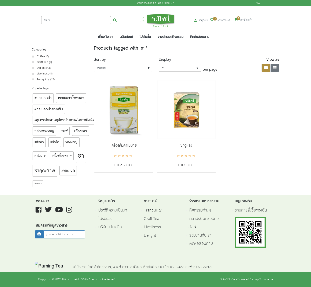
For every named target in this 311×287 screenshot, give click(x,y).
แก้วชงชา (80, 131)
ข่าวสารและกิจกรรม (170, 36)
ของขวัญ (71, 142)
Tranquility (152, 210)
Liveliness (152, 227)
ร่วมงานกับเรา (200, 235)
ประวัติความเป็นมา (112, 210)
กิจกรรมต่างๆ (200, 210)
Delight (150, 235)
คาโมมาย (39, 155)
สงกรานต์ (68, 170)
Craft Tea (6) (44, 62)
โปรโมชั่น (145, 36)
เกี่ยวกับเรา (105, 36)
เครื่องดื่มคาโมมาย (123, 145)
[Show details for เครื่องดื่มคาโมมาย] (123, 109)
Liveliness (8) (45, 73)
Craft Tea (151, 219)
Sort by (100, 59)
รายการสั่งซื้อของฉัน (251, 210)
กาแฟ (64, 131)
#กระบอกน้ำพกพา (71, 98)
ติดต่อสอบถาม (199, 36)
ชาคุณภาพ (44, 171)
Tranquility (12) (46, 79)
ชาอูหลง (186, 145)
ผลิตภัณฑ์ (126, 36)
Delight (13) (44, 68)
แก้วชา (39, 142)
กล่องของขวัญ (44, 131)
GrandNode (227, 279)
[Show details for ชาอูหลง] (186, 109)
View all (37, 183)
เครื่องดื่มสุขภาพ (62, 155)
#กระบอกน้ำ (43, 98)
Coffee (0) (43, 56)
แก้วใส (54, 142)
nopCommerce (263, 279)
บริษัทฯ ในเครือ (110, 227)
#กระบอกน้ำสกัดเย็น (48, 109)
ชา (81, 156)
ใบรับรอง (105, 219)
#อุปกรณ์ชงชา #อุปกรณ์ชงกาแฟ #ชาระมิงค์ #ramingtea (71, 120)
